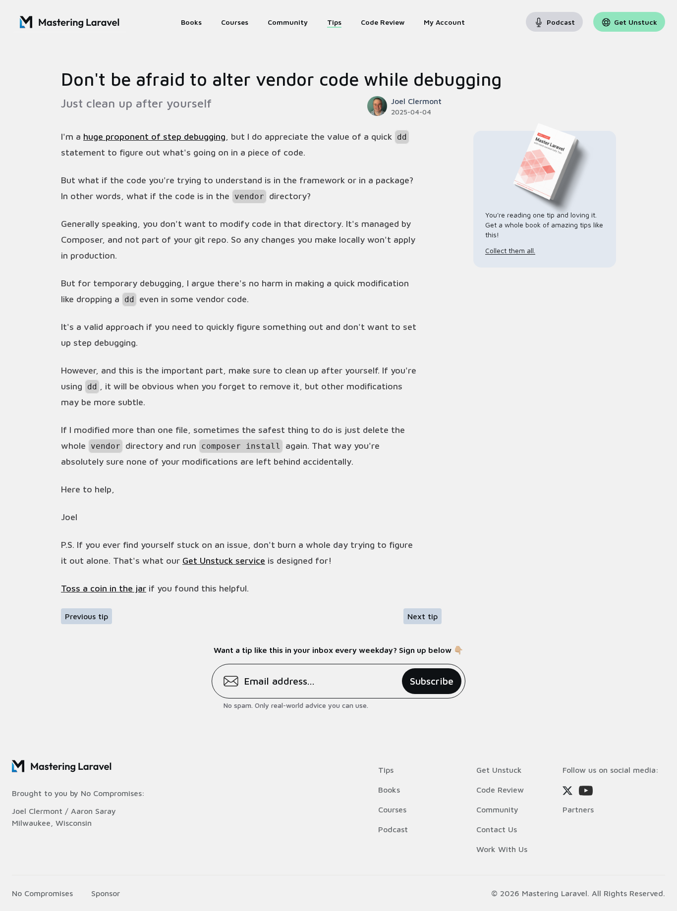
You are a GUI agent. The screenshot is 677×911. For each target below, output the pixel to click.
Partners (578, 809)
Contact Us (496, 829)
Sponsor (105, 893)
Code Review (500, 789)
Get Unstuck (499, 769)
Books (389, 789)
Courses (392, 809)
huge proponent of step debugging (154, 136)
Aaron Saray (93, 810)
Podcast (393, 829)
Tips (386, 769)
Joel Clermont (37, 810)
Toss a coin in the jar (103, 588)
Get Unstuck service (223, 560)
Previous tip (86, 616)
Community (497, 809)
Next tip (422, 616)
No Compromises (111, 793)
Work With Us (501, 849)
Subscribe (431, 681)
